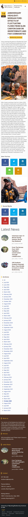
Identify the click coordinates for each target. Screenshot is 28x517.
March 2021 (7, 398)
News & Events (20, 513)
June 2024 (6, 334)
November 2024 (8, 323)
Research (9, 512)
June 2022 (6, 368)
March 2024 (7, 342)
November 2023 (8, 351)
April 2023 (6, 358)
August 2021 (7, 391)
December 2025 (8, 299)
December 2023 (8, 349)
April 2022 (6, 372)
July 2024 (6, 332)
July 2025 (6, 306)
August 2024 (7, 330)
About (3, 512)
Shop (3, 515)
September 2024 (8, 327)
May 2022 (6, 370)
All (4, 280)
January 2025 (7, 320)
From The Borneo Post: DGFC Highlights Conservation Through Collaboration (17, 251)
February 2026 (8, 294)
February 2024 (8, 344)
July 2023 (6, 356)
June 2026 (6, 285)
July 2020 (6, 406)
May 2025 (6, 311)
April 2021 (6, 396)
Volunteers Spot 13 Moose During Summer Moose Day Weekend (18, 238)
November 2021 (8, 384)
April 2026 (6, 289)
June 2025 (6, 308)
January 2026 (7, 296)
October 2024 (7, 325)
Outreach (11, 513)
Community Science (18, 512)
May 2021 (6, 394)
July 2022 (6, 365)
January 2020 (7, 408)
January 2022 (7, 379)
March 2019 (7, 410)
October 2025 (7, 301)
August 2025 (7, 304)
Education (4, 513)
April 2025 (6, 313)
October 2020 (8, 401)
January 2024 (7, 346)
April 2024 (6, 339)
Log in (3, 510)
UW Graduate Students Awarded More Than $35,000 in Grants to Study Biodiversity (18, 266)
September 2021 (8, 389)
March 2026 (7, 292)
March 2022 (7, 375)
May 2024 (6, 337)
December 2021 (8, 382)
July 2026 (6, 282)
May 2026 (6, 287)
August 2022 (7, 363)
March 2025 (7, 315)
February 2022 (8, 377)
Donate (8, 515)
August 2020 (7, 403)
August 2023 (7, 353)
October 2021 (7, 387)
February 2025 (8, 318)
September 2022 (8, 360)
